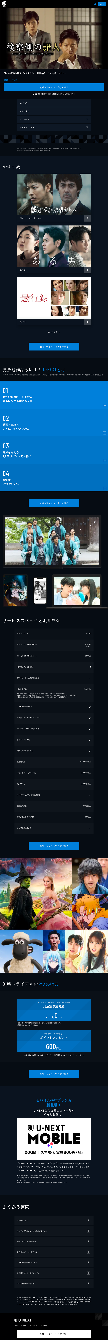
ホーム (16, 1325)
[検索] (95, 4)
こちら (72, 94)
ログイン (102, 4)
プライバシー (33, 1325)
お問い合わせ (43, 1325)
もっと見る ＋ (54, 332)
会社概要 (23, 1325)
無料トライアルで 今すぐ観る (54, 87)
